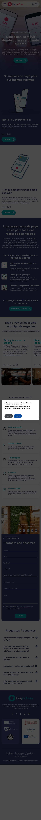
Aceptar (18, 416)
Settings (8, 416)
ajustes (28, 408)
